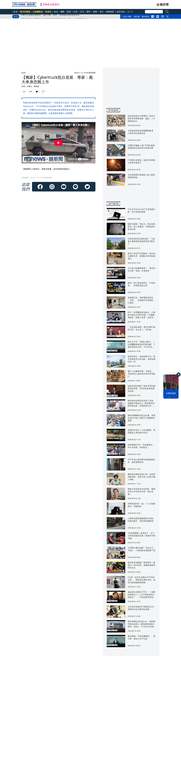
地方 (102, 11)
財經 (69, 11)
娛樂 (95, 11)
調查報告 (110, 11)
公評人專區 (127, 16)
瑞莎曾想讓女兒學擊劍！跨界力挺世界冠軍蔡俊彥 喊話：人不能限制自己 (54, 16)
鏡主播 (137, 16)
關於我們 (145, 16)
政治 (56, 11)
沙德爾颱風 (38, 11)
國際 (62, 11)
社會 (76, 11)
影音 (16, 11)
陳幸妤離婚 (25, 11)
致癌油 (48, 11)
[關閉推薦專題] (179, 374)
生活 (82, 11)
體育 (89, 11)
